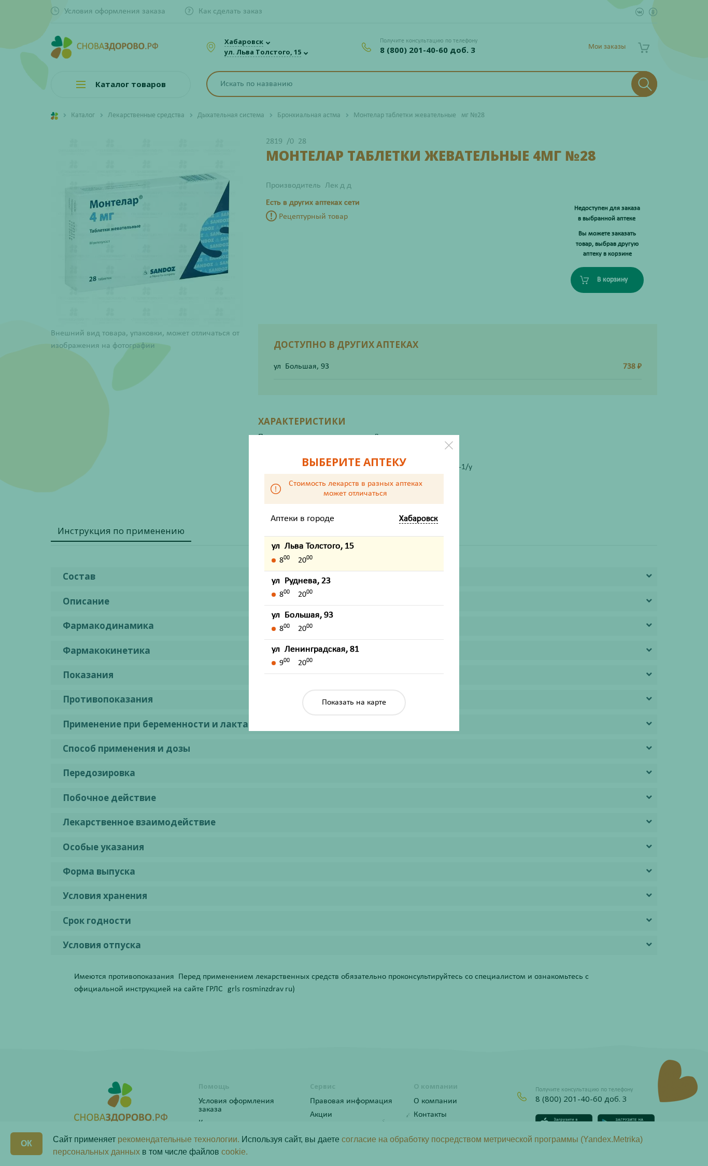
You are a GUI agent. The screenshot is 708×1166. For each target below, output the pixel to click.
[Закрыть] (448, 445)
